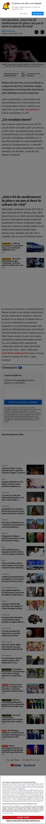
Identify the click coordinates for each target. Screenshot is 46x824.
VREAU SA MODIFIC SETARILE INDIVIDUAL (23, 821)
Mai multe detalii (21, 788)
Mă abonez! (37, 13)
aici (42, 796)
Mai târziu (23, 13)
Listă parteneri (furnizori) (7, 813)
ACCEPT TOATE (23, 817)
